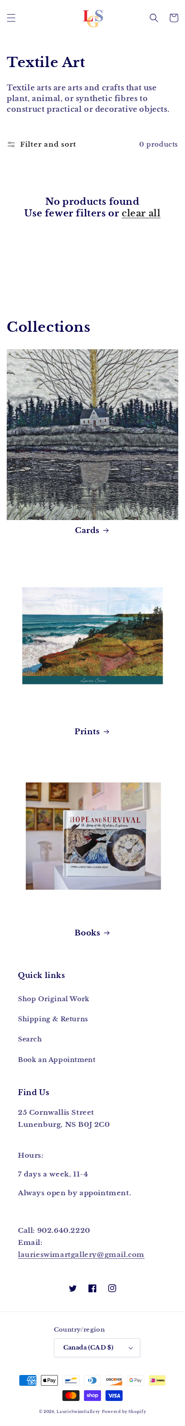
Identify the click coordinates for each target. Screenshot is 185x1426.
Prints (87, 731)
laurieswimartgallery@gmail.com (81, 1254)
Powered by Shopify (124, 1411)
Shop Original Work (53, 999)
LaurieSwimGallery (78, 1411)
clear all (141, 213)
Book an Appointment (56, 1060)
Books (88, 933)
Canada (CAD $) (88, 1347)
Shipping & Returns (53, 1019)
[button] (11, 18)
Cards (87, 530)
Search (30, 1039)
